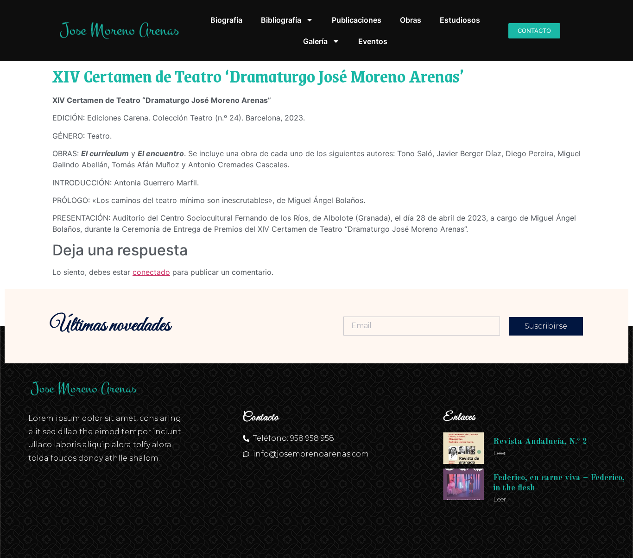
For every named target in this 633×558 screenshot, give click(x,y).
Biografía (226, 20)
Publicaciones (356, 20)
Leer (499, 453)
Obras (410, 20)
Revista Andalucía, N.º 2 (540, 442)
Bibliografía (281, 20)
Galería (315, 41)
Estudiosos (460, 20)
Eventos (372, 41)
